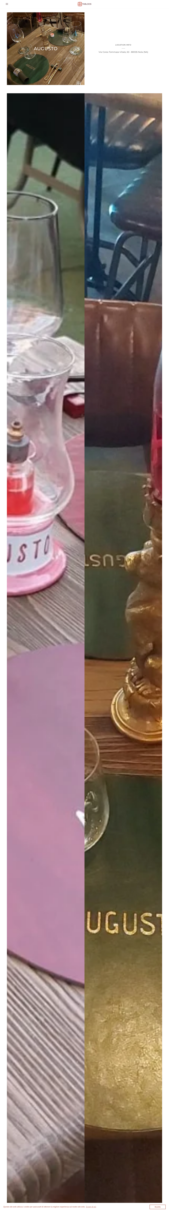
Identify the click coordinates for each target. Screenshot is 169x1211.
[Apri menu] (9, 4)
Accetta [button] (158, 1207)
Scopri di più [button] (91, 1207)
